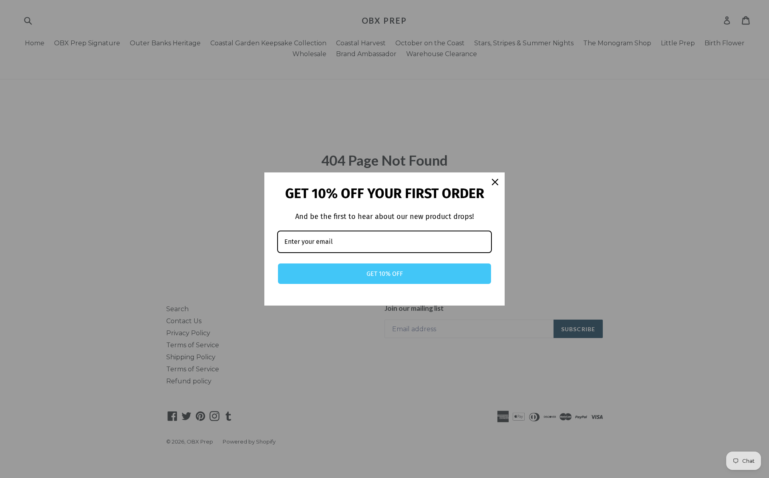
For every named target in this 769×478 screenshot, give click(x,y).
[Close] (495, 182)
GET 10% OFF (384, 273)
